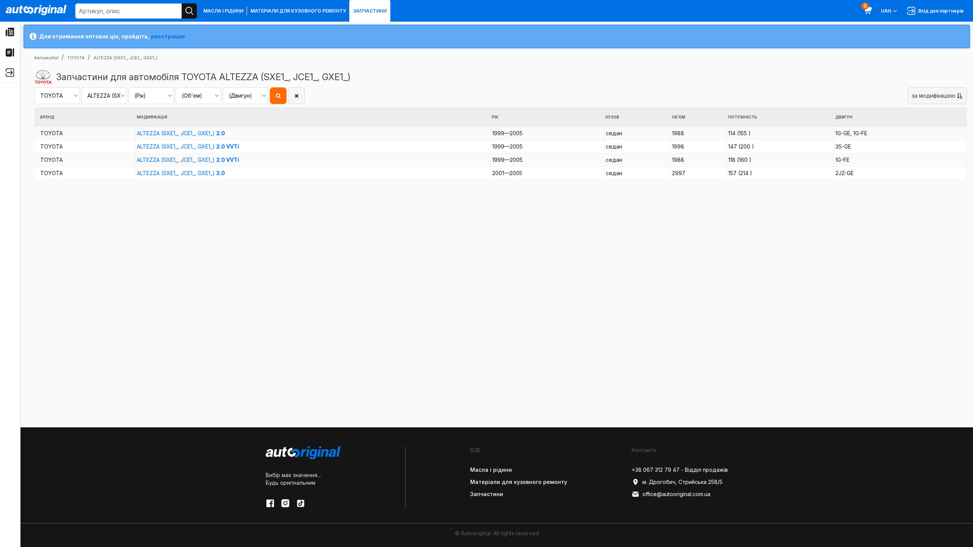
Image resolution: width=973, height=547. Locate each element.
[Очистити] (296, 95)
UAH (886, 11)
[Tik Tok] (300, 503)
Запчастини (370, 11)
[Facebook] (270, 503)
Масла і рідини (223, 11)
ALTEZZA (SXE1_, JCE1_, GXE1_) (181, 133)
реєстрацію (168, 36)
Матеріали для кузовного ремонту (298, 11)
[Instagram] (285, 503)
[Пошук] (189, 11)
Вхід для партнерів (939, 11)
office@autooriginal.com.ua (676, 494)
